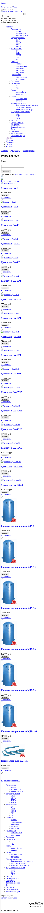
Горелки (14, 62)
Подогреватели (17, 123)
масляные (20, 70)
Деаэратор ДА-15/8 (11, 355)
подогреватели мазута (25, 109)
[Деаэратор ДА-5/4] (9, 239)
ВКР (17, 57)
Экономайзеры (17, 133)
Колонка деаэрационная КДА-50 (18, 690)
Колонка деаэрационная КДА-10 (18, 567)
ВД (17, 51)
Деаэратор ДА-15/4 (11, 336)
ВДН (18, 53)
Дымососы (15, 83)
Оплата (9, 144)
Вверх (3, 3)
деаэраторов (21, 33)
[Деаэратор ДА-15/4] (10, 332)
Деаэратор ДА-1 (9, 188)
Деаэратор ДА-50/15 (11, 410)
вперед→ (16, 181)
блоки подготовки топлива (27, 105)
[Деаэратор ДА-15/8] (10, 350)
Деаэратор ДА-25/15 (11, 392)
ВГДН (18, 55)
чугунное (19, 101)
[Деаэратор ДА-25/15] (10, 387)
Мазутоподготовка (18, 103)
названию (33, 174)
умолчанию (19, 174)
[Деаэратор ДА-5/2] (9, 220)
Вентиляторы (16, 49)
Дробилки (15, 81)
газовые (19, 64)
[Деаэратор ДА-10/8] (10, 313)
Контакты (10, 146)
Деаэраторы (16, 75)
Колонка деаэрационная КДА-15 (18, 608)
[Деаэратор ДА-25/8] (10, 369)
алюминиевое (21, 99)
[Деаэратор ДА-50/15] (10, 406)
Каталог (9, 27)
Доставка (10, 142)
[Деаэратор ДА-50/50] (10, 443)
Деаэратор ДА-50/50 (11, 448)
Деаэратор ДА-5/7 (10, 262)
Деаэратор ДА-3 (9, 206)
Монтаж (9, 140)
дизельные (20, 68)
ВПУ (18, 40)
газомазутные (21, 66)
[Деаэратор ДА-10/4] (10, 276)
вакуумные (20, 79)
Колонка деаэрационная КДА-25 (18, 649)
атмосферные (21, 77)
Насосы (14, 120)
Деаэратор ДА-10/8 (11, 318)
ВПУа (18, 42)
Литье (13, 96)
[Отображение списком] (22, 176)
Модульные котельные (20, 112)
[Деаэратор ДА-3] (8, 202)
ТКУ (18, 116)
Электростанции (18, 136)
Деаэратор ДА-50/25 (11, 429)
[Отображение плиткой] (22, 179)
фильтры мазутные (23, 107)
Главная (9, 138)
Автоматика (16, 29)
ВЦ (17, 59)
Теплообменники (18, 127)
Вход (15, 7)
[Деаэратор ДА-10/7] (10, 295)
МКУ (18, 114)
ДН (17, 88)
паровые (19, 94)
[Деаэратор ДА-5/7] (9, 258)
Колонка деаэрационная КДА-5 (17, 526)
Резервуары (15, 125)
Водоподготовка (18, 38)
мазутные (20, 72)
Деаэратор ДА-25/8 (11, 373)
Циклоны (15, 131)
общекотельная (22, 35)
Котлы (13, 90)
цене (26, 174)
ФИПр (18, 46)
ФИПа (18, 44)
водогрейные (21, 92)
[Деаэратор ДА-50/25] (10, 425)
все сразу (7, 181)
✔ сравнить (6, 198)
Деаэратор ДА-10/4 (11, 280)
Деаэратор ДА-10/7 (11, 299)
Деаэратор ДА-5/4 (10, 243)
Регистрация (6, 7)
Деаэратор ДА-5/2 (10, 225)
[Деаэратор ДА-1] (8, 183)
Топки (13, 129)
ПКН (18, 118)
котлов (18, 31)
